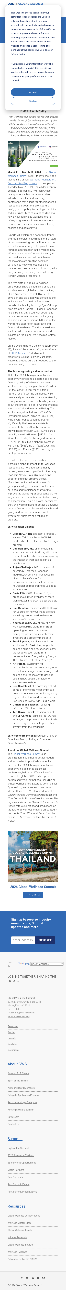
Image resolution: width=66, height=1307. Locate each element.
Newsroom (13, 1117)
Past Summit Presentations (22, 1191)
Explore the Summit (18, 1148)
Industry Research (17, 1237)
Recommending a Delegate (22, 1102)
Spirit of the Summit (18, 1080)
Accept (33, 92)
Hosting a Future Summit (21, 1109)
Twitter (11, 1032)
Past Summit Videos (18, 1184)
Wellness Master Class (19, 1223)
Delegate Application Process (23, 1095)
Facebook (13, 1026)
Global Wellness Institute (21, 1244)
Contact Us (13, 1124)
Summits (15, 1139)
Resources (16, 1206)
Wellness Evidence (17, 1252)
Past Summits (15, 1177)
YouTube (12, 1044)
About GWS (17, 1064)
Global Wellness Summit (26, 753)
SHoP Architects (19, 353)
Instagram (13, 1050)
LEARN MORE (33, 895)
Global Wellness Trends (20, 1230)
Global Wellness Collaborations (24, 1215)
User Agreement (27, 1013)
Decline (33, 101)
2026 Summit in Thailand (21, 1155)
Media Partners (16, 1170)
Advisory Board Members (21, 1088)
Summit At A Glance (18, 1073)
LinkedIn (12, 1038)
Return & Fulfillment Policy (19, 1016)
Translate (30, 964)
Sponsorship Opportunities (22, 1162)
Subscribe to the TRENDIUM (22, 1259)
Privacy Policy (13, 1013)
